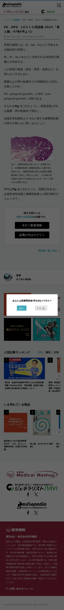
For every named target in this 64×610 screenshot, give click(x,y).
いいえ (41, 308)
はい (21, 308)
